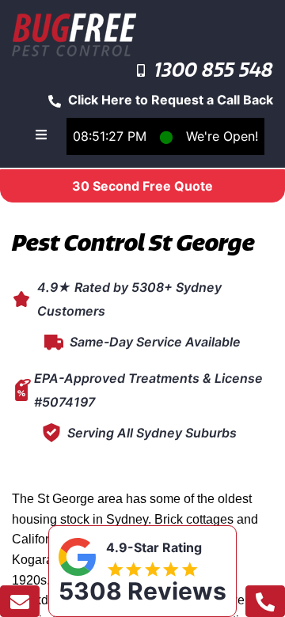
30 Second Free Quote (142, 186)
